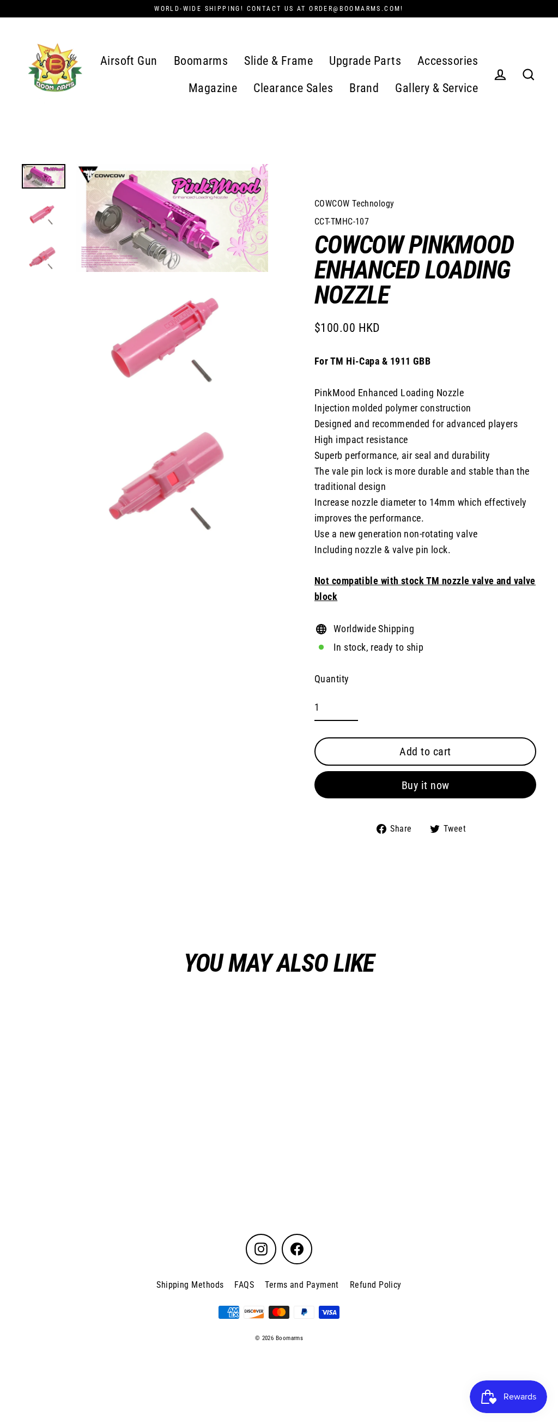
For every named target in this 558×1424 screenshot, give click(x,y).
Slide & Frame (278, 61)
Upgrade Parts (365, 61)
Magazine (213, 88)
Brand (364, 88)
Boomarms (201, 61)
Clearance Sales (293, 88)
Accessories (447, 61)
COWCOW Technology (354, 203)
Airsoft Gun (128, 61)
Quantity (331, 678)
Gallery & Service (436, 88)
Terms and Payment (302, 1285)
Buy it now (426, 785)
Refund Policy (376, 1285)
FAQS (244, 1285)
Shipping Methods (189, 1285)
